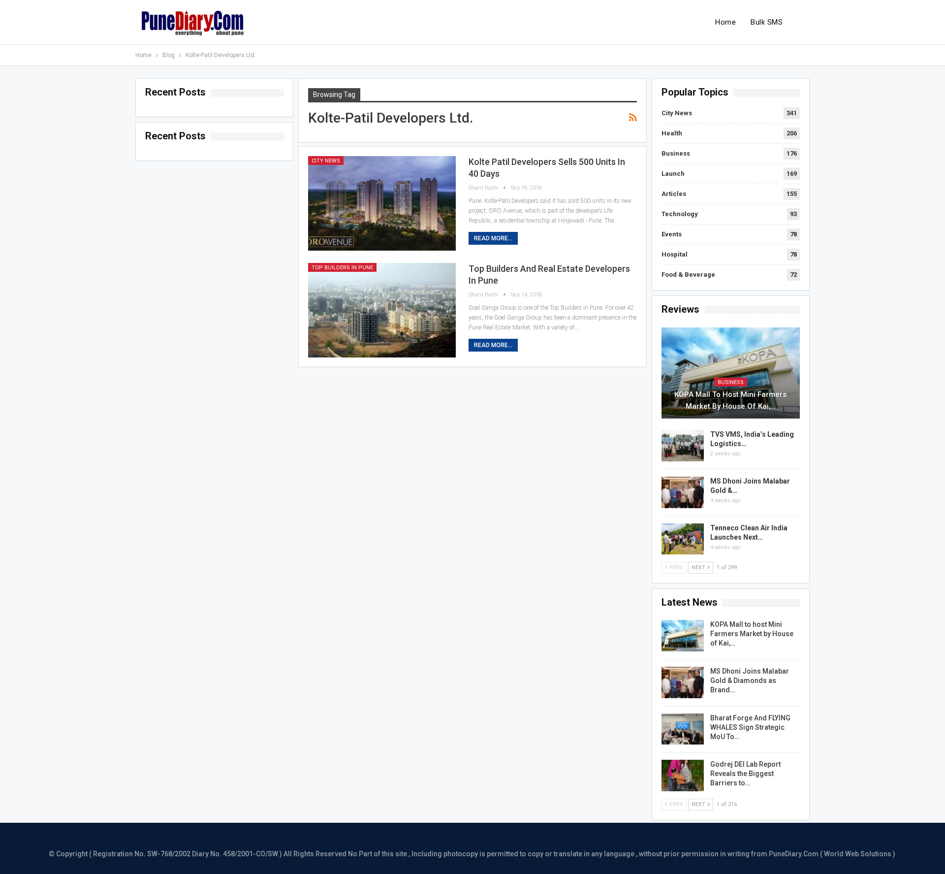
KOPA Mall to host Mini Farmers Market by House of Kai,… (730, 400)
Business (676, 153)
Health (672, 133)
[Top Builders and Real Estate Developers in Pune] (382, 310)
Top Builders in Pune (342, 267)
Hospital (675, 254)
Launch (673, 173)
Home (725, 22)
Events (672, 234)
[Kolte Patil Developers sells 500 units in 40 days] (382, 203)
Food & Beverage (688, 274)
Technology (680, 214)
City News (326, 161)
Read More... (493, 238)
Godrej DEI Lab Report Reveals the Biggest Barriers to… (745, 773)
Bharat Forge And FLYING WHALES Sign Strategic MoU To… (750, 727)
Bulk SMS (767, 22)
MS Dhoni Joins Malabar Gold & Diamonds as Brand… (749, 680)
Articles (674, 193)
